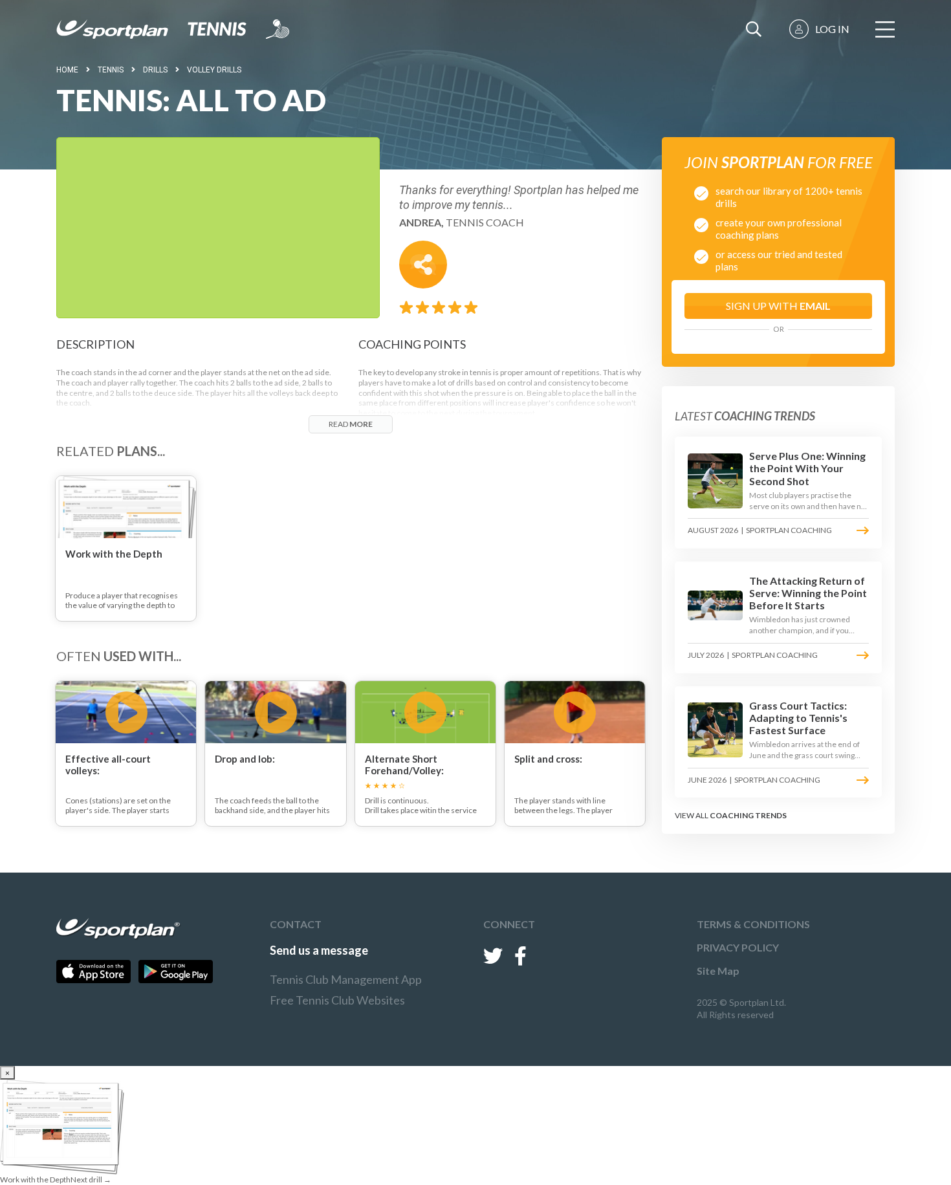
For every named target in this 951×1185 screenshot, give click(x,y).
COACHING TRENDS (748, 815)
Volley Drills (214, 69)
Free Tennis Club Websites (337, 1000)
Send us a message (319, 950)
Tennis (111, 69)
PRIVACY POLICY (738, 947)
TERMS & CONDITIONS (753, 924)
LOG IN (832, 29)
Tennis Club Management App (346, 979)
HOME (67, 69)
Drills (155, 69)
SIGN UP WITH (778, 305)
